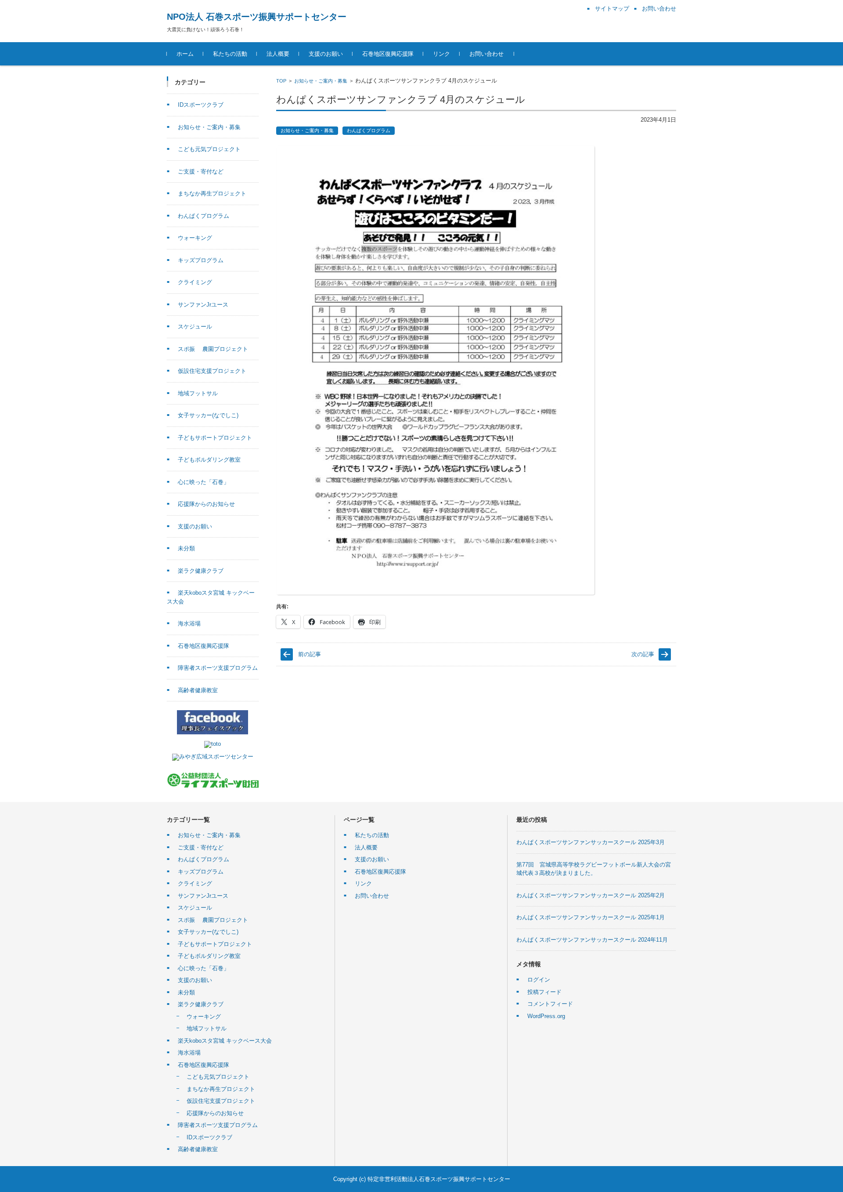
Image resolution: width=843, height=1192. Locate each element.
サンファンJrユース (203, 304)
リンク (441, 54)
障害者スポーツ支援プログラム (218, 668)
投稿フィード (544, 992)
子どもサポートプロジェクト (215, 437)
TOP (281, 80)
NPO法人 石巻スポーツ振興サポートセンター (256, 17)
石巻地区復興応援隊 (388, 54)
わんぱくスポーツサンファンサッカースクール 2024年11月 (592, 939)
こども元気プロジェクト (209, 149)
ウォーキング (195, 238)
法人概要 (278, 54)
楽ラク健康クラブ (200, 570)
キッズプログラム (200, 260)
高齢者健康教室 (198, 690)
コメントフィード (550, 1004)
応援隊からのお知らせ (206, 504)
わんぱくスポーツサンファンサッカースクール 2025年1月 (590, 917)
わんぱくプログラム (368, 130)
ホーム (185, 54)
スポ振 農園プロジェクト (213, 349)
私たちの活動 (230, 54)
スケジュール (195, 326)
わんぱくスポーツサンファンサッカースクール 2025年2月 (590, 895)
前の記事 (309, 654)
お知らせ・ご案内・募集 (320, 80)
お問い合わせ (486, 54)
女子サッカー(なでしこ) (208, 415)
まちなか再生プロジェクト (212, 193)
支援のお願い (326, 54)
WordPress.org (546, 1016)
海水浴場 (189, 623)
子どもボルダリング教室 (209, 459)
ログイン (538, 979)
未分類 (186, 548)
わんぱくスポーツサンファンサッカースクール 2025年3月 (590, 842)
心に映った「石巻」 (203, 482)
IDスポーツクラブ (200, 104)
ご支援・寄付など (200, 171)
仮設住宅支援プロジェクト (212, 371)
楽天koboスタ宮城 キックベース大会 (225, 1040)
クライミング (195, 282)
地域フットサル (198, 393)
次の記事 (642, 654)
